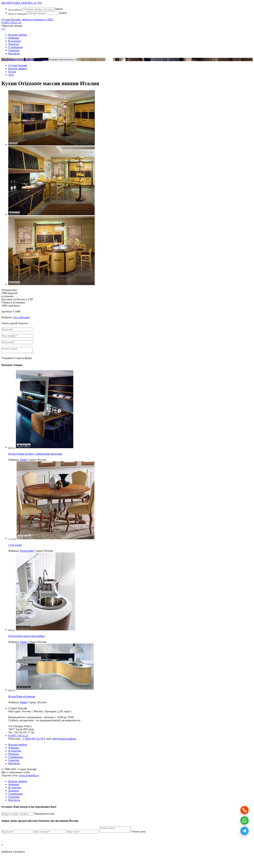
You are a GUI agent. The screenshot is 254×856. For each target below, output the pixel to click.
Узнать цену (138, 831)
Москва (38, 711)
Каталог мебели (17, 34)
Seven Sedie (27, 550)
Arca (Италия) (21, 317)
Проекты (13, 44)
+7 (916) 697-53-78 (32, 738)
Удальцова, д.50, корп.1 (58, 711)
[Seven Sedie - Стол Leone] (55, 538)
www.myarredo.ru (29, 775)
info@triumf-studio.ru (64, 738)
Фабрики (13, 37)
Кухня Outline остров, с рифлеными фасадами (35, 453)
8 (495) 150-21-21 (11, 22)
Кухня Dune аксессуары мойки (26, 636)
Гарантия (13, 50)
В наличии (14, 40)
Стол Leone (15, 544)
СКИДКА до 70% (21, 2)
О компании (15, 47)
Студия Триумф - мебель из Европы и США (27, 19)
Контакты (14, 53)
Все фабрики (9, 59)
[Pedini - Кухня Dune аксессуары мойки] (45, 629)
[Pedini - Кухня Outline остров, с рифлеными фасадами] (44, 447)
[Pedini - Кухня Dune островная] (55, 689)
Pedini (23, 459)
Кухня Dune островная (21, 696)
